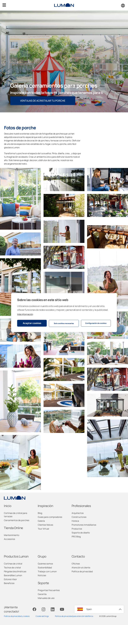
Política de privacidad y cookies (16, 616)
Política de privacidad (82, 571)
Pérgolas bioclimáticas (15, 571)
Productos (77, 528)
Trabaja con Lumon (47, 571)
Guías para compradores (50, 516)
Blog (40, 513)
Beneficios (9, 583)
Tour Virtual (43, 528)
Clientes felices (45, 524)
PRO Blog (76, 536)
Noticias (42, 575)
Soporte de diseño (81, 532)
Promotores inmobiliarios (84, 524)
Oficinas (76, 563)
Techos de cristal (12, 567)
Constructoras (79, 516)
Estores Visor (10, 579)
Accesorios (9, 539)
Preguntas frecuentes (49, 590)
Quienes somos (45, 563)
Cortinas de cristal (13, 563)
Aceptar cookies (32, 323)
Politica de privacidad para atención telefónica (74, 616)
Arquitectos (78, 513)
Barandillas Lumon (13, 575)
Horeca (75, 520)
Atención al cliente (81, 567)
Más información (25, 314)
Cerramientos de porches (16, 520)
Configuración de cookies (95, 323)
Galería (41, 520)
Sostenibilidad (45, 567)
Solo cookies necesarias (64, 323)
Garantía (42, 594)
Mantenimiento (11, 535)
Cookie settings (42, 616)
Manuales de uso (46, 598)
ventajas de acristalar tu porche (42, 100)
